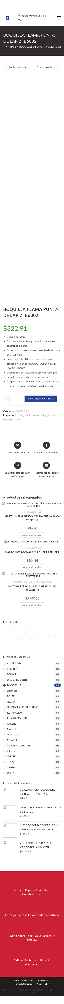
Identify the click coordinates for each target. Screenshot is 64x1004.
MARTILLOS (28, 511)
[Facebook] (21, 4)
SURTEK (11, 756)
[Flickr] (52, 632)
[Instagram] (33, 4)
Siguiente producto (46, 67)
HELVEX (11, 701)
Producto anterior (17, 67)
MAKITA (11, 729)
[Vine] (42, 4)
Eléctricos (12, 690)
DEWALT (11, 674)
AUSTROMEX (14, 663)
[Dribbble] (29, 4)
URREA (10, 773)
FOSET (10, 696)
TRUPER (37, 547)
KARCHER (12, 723)
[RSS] (46, 4)
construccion (39, 415)
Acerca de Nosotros (23, 980)
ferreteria (8, 419)
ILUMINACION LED (17, 718)
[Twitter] (17, 4)
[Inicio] (4, 46)
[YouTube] (38, 4)
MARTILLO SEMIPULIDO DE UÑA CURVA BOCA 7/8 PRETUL (32, 518)
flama (17, 419)
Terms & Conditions (24, 983)
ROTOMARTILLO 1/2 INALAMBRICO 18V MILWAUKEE (32, 588)
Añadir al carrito (41, 398)
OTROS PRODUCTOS (18, 745)
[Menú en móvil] (59, 18)
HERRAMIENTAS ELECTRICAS (26, 582)
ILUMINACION (14, 712)
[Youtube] (19, 643)
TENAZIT (12, 762)
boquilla (19, 415)
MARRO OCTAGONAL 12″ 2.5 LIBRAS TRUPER (32, 552)
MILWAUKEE (45, 582)
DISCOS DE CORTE (17, 679)
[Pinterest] (25, 4)
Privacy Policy (42, 983)
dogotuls (52, 415)
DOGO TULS (22, 411)
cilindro (28, 415)
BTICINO (12, 668)
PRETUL (37, 511)
